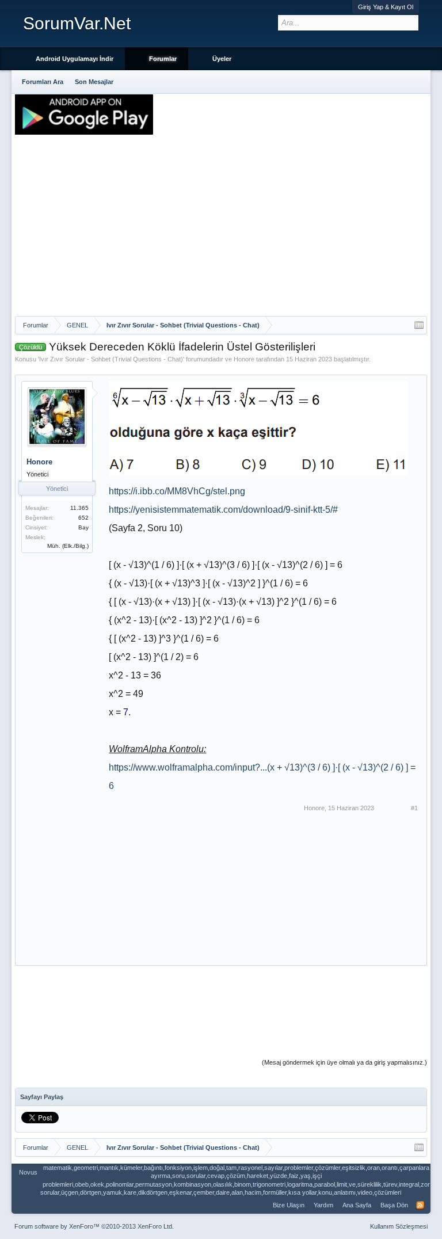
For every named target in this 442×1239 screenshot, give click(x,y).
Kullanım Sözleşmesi (399, 1226)
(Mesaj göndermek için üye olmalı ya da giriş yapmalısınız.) (344, 1062)
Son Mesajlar (94, 81)
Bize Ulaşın (288, 1205)
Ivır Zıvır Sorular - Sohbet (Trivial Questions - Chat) (111, 359)
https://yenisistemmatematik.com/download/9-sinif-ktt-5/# (223, 509)
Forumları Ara (42, 81)
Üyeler (221, 58)
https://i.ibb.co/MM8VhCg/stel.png (177, 491)
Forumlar (163, 58)
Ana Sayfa (356, 1205)
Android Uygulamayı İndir (74, 58)
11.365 (79, 508)
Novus (28, 1172)
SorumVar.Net (77, 23)
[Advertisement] (220, 229)
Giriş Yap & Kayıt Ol (385, 6)
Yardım (323, 1205)
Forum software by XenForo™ (94, 1226)
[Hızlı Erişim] (419, 325)
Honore (244, 359)
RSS (420, 1205)
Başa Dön (394, 1205)
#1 (414, 808)
